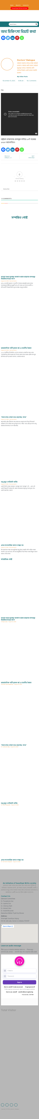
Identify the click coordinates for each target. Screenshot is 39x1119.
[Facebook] (12, 2)
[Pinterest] (17, 38)
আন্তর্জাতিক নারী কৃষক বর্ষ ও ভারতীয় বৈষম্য (16, 348)
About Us (18, 5)
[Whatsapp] (22, 38)
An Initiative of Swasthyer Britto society (19, 883)
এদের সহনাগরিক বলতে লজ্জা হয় (12, 545)
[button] (19, 8)
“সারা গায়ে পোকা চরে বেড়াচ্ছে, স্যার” (14, 417)
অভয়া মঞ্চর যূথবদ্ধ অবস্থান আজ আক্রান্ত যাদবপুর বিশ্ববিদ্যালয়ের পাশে (18, 277)
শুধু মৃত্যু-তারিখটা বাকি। (9, 482)
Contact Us (26, 5)
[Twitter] (16, 2)
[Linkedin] (12, 38)
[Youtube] (22, 2)
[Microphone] (26, 2)
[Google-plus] (19, 2)
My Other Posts (22, 76)
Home (11, 5)
